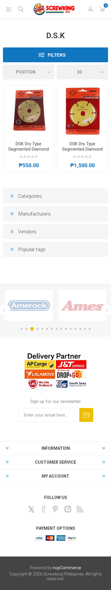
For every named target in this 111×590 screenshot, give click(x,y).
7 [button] (52, 329)
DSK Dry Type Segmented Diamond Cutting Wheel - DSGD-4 (29, 151)
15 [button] (90, 329)
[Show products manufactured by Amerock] (29, 305)
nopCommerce (67, 567)
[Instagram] (68, 509)
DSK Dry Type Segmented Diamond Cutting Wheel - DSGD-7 (82, 151)
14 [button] (85, 329)
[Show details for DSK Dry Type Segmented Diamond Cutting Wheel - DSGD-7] (82, 111)
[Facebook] (43, 509)
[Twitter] (31, 509)
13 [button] (80, 329)
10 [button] (66, 329)
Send (86, 415)
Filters (57, 55)
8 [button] (56, 329)
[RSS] (80, 509)
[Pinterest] (55, 509)
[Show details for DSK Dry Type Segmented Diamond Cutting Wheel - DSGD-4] (28, 111)
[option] (29, 305)
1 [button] (21, 329)
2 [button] (26, 329)
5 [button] (42, 329)
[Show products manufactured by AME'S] (82, 305)
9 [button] (61, 329)
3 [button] (32, 329)
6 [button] (47, 329)
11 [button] (71, 329)
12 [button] (75, 329)
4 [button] (37, 329)
